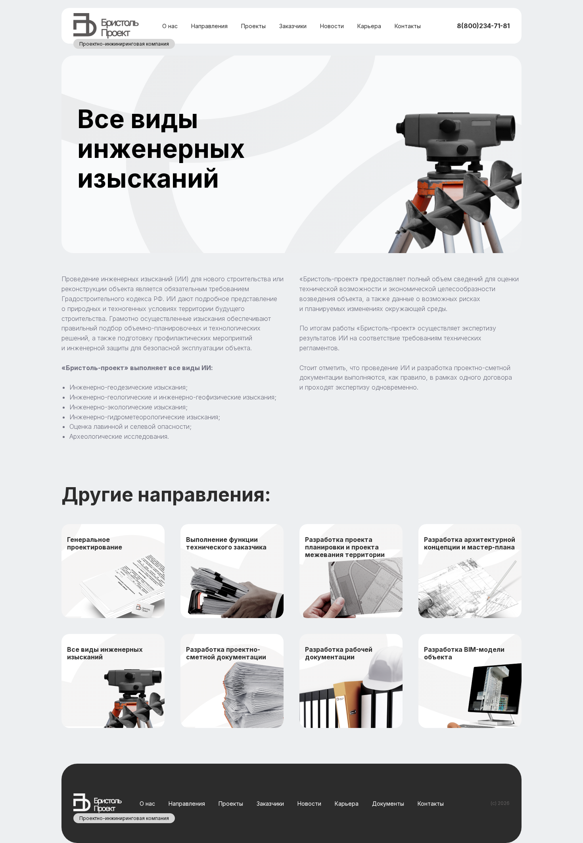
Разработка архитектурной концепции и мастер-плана (469, 543)
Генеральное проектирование (94, 543)
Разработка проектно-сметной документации (226, 653)
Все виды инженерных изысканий (105, 653)
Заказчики (293, 26)
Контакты (408, 26)
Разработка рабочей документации (338, 653)
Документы (388, 803)
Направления (209, 26)
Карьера (369, 26)
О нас (170, 26)
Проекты (253, 26)
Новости (332, 26)
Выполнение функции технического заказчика (226, 543)
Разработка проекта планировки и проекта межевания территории (345, 547)
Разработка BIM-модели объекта (464, 653)
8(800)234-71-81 (483, 26)
